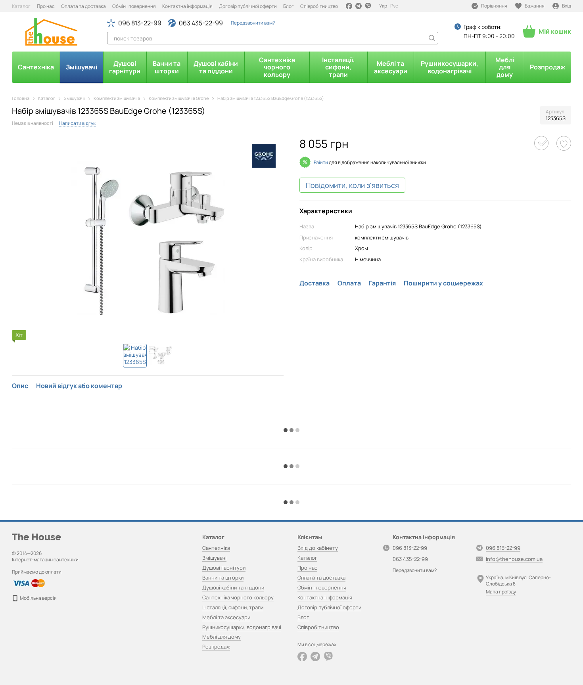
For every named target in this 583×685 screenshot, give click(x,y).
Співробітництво (319, 6)
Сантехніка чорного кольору (277, 67)
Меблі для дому (504, 67)
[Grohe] (264, 156)
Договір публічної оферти (248, 6)
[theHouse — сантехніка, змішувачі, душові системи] (36, 536)
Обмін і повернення (134, 6)
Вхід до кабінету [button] (317, 547)
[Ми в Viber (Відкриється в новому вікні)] (368, 6)
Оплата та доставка (83, 6)
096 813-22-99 (139, 23)
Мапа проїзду (501, 591)
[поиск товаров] (432, 38)
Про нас (46, 6)
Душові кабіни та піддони (216, 67)
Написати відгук (77, 123)
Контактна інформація (187, 6)
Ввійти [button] (321, 162)
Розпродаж (547, 67)
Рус (394, 6)
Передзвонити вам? (253, 23)
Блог (288, 6)
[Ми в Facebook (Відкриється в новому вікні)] (349, 6)
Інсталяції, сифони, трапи (338, 67)
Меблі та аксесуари (390, 67)
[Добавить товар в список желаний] (563, 143)
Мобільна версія (38, 598)
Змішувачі (81, 67)
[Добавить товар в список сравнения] (541, 143)
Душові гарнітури (124, 67)
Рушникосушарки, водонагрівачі (449, 67)
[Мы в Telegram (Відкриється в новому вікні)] (358, 6)
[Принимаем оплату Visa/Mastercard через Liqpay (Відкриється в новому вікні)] (28, 582)
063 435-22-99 (201, 23)
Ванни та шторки (166, 67)
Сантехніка (36, 67)
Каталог (21, 6)
